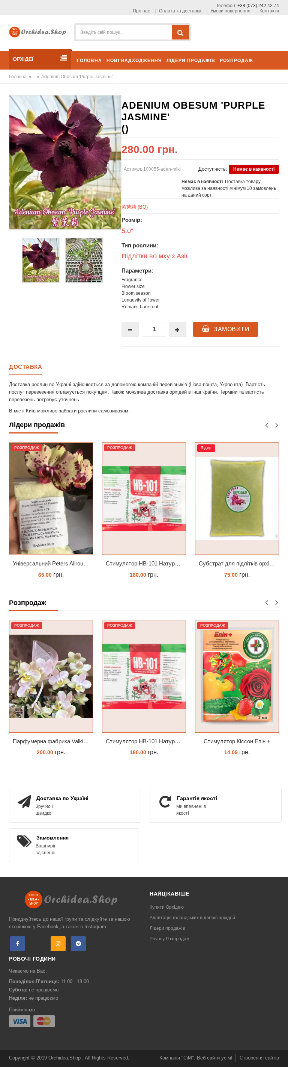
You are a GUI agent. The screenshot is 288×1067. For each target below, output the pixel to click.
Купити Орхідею (167, 907)
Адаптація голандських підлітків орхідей (192, 917)
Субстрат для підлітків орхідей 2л (239, 563)
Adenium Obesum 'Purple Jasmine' (76, 76)
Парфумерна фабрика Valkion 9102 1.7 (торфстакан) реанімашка (53, 741)
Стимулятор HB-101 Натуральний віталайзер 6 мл (146, 563)
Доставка (25, 367)
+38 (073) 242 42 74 (258, 5)
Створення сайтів (259, 1058)
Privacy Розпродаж (169, 938)
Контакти (269, 11)
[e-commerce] (39, 31)
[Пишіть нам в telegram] (78, 943)
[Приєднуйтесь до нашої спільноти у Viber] (37, 943)
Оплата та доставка (180, 11)
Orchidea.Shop (65, 1058)
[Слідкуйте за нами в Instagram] (58, 943)
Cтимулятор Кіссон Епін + (237, 741)
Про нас (141, 11)
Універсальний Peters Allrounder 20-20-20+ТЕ (53, 563)
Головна (18, 76)
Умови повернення (230, 11)
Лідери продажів (167, 928)
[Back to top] (280, 1053)
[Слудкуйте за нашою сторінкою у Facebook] (17, 943)
